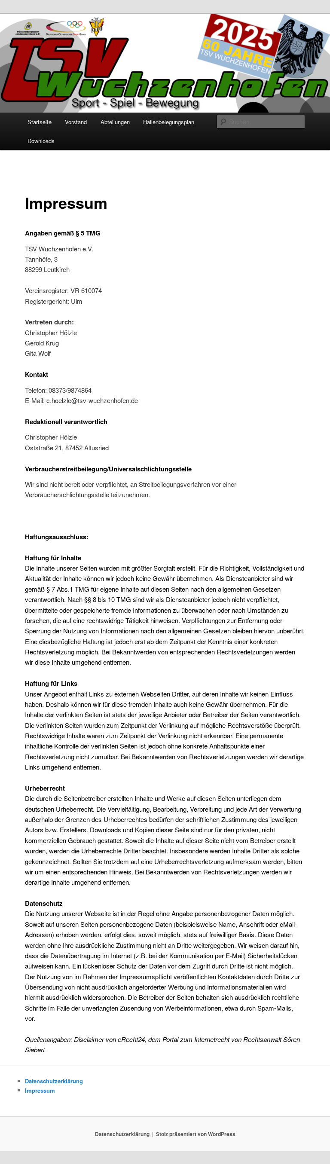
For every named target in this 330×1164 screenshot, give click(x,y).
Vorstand (76, 122)
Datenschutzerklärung (54, 1081)
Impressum (40, 1090)
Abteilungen (115, 122)
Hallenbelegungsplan (168, 122)
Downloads (41, 141)
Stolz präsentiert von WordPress (195, 1134)
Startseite (40, 122)
